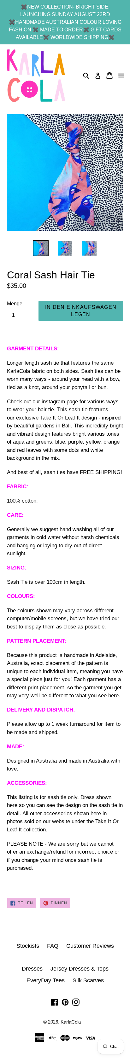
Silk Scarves (88, 980)
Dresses (32, 969)
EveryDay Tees (46, 980)
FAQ (52, 946)
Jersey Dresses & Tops (79, 969)
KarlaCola (71, 1021)
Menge (14, 303)
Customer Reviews (90, 946)
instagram (53, 402)
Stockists (27, 946)
